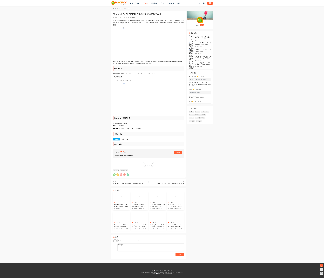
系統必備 (154, 3)
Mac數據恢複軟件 (200, 118)
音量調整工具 (124, 170)
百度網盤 (117, 139)
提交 (180, 254)
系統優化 (197, 111)
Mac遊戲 (171, 3)
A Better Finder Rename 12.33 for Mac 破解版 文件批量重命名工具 (139, 205)
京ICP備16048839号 (168, 270)
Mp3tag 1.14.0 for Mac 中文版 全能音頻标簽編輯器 (157, 225)
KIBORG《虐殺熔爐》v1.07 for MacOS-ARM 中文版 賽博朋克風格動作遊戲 (203, 57)
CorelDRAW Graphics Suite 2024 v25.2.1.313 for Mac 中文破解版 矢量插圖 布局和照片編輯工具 (200, 84)
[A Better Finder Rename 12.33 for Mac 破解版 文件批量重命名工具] (139, 196)
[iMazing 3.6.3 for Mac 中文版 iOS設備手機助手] (191, 54)
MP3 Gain (116, 170)
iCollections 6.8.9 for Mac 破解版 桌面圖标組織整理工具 (128, 183)
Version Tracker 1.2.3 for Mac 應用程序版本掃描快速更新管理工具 (121, 225)
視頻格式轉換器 (205, 111)
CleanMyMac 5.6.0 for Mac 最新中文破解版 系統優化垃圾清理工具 (203, 44)
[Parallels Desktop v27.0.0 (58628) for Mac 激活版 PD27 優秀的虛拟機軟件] (121, 196)
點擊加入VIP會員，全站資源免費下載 (124, 155)
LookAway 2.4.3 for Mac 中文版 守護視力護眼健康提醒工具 (175, 205)
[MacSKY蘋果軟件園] (119, 3)
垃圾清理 (203, 115)
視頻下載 (197, 115)
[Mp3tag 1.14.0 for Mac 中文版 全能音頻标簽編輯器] (157, 217)
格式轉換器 (198, 121)
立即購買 (178, 152)
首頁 (131, 3)
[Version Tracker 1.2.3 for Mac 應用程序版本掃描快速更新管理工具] (121, 217)
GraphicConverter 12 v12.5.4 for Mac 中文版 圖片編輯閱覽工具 (139, 225)
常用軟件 (145, 3)
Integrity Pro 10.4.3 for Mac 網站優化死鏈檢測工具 (170, 183)
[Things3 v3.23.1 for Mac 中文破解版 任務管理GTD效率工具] (175, 217)
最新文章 (137, 3)
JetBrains (191, 118)
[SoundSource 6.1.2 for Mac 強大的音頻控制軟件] (157, 196)
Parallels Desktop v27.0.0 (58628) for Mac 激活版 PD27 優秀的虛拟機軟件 (121, 205)
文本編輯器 (191, 121)
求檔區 (178, 3)
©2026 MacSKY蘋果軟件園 (157, 270)
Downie (191, 115)
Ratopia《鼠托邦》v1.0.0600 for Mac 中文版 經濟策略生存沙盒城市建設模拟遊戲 (203, 64)
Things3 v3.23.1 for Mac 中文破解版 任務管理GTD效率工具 (175, 225)
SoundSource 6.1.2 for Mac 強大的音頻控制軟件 (157, 205)
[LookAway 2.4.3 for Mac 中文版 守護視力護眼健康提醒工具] (175, 196)
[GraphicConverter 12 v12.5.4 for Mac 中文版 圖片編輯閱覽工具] (139, 217)
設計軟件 (162, 3)
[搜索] (199, 3)
